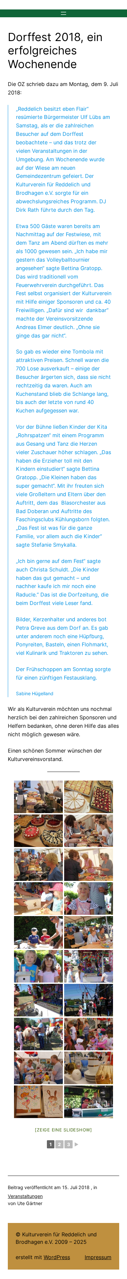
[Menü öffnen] (63, 13)
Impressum (98, 1257)
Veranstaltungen (25, 1196)
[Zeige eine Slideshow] (63, 1129)
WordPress (57, 1257)
